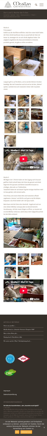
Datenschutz (26, 432)
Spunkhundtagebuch (13, 402)
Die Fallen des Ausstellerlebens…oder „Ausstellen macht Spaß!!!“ (21, 405)
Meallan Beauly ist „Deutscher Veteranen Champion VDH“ (19, 329)
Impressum (7, 391)
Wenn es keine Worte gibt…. (11, 333)
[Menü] (40, 4)
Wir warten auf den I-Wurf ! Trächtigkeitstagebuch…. (17, 341)
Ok (17, 432)
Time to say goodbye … (10, 325)
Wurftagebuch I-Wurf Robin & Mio (13, 337)
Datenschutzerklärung (10, 394)
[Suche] (35, 4)
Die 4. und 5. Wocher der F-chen (16, 12)
